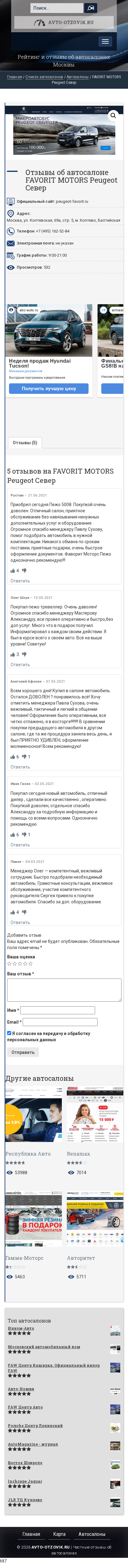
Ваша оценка (21, 956)
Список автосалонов (44, 77)
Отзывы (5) (25, 442)
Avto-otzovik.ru (71, 22)
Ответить (20, 580)
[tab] (25, 442)
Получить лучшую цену (49, 388)
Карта (59, 1534)
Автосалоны (78, 77)
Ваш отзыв (20, 973)
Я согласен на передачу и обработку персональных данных (48, 1036)
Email (14, 1022)
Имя (13, 1010)
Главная (14, 77)
